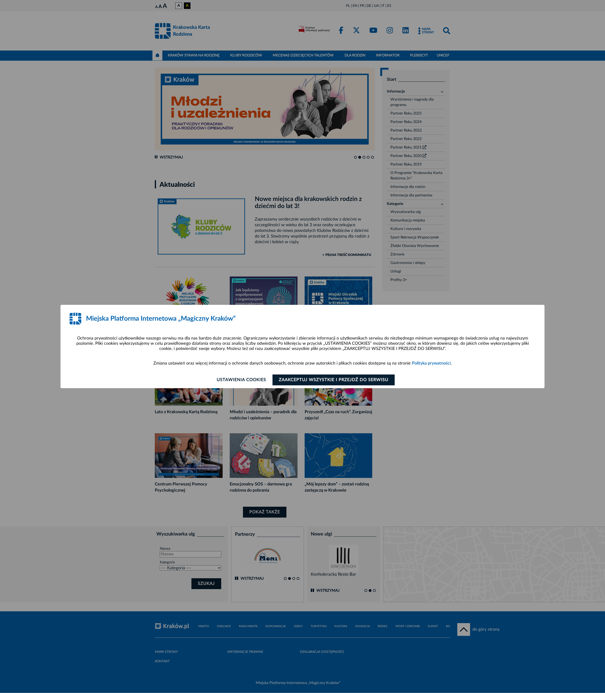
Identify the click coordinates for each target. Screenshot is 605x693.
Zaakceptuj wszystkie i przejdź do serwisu (333, 380)
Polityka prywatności (431, 363)
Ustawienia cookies (241, 380)
